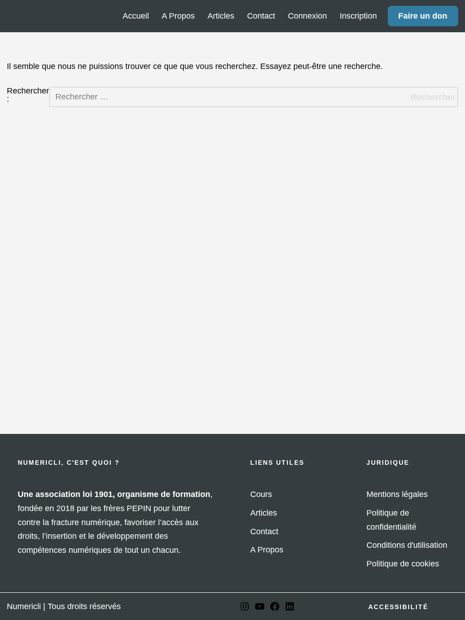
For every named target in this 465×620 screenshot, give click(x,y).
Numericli (24, 606)
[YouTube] (259, 609)
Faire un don (422, 15)
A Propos (178, 15)
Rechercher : (28, 95)
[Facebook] (274, 609)
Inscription (358, 15)
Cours (261, 494)
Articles (221, 15)
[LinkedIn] (289, 609)
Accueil (136, 15)
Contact (261, 15)
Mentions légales (397, 494)
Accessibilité (398, 606)
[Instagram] (244, 609)
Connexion (307, 15)
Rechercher (433, 97)
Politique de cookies (402, 563)
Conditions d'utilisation (406, 545)
